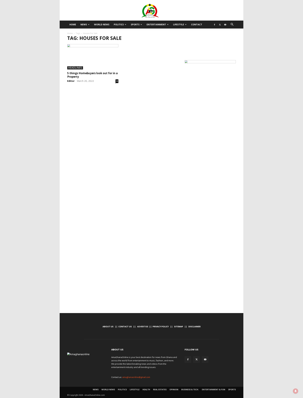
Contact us (125, 326)
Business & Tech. (190, 389)
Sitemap (178, 326)
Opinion (173, 389)
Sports (135, 24)
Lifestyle (178, 24)
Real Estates (159, 389)
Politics (119, 24)
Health (146, 389)
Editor (71, 80)
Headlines (75, 67)
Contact (196, 24)
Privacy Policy (161, 326)
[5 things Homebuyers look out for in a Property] (92, 56)
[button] (232, 24)
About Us (108, 326)
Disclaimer (194, 326)
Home (72, 24)
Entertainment (156, 24)
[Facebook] (214, 24)
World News (101, 24)
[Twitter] (219, 24)
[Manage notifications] (295, 391)
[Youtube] (225, 24)
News (83, 24)
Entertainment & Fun (213, 389)
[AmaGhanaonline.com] (151, 10)
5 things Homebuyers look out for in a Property (92, 74)
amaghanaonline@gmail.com (136, 377)
